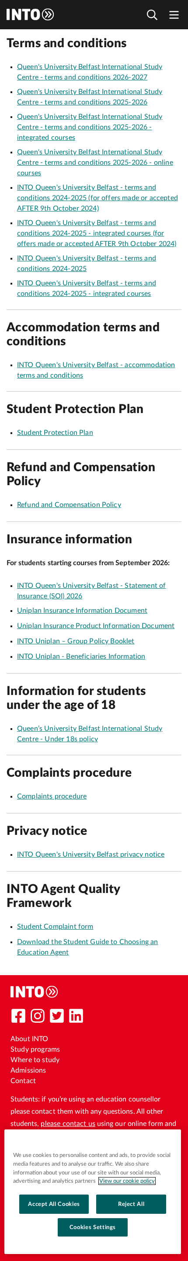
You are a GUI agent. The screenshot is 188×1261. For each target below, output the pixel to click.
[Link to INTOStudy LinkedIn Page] (76, 1016)
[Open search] (152, 14)
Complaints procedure (52, 796)
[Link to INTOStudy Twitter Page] (57, 1016)
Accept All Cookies (54, 1204)
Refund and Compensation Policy (69, 504)
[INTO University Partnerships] (34, 992)
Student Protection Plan (55, 432)
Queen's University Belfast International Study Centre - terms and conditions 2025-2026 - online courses (95, 163)
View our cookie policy (127, 1181)
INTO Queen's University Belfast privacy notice (90, 854)
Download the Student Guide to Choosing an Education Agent (87, 947)
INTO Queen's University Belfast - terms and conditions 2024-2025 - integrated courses (86, 288)
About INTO (29, 1038)
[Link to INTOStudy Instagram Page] (37, 1016)
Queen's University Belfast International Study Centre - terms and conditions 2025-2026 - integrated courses (89, 127)
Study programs (35, 1049)
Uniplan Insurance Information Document (82, 610)
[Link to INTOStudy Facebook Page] (18, 1016)
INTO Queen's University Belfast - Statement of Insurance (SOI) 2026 (91, 591)
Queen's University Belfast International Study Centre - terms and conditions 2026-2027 (89, 72)
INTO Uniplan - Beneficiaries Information (81, 656)
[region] (92, 1191)
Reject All (131, 1204)
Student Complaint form (55, 926)
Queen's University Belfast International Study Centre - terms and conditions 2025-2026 (89, 97)
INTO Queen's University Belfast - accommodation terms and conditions (96, 370)
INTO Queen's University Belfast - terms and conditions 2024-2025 (86, 263)
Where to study (34, 1059)
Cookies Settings (93, 1227)
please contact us (68, 1123)
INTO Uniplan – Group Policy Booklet (76, 641)
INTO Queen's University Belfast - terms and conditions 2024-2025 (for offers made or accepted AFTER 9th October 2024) (97, 198)
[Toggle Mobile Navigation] (174, 14)
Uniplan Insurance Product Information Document (95, 625)
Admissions (28, 1070)
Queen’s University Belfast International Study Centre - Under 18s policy (89, 734)
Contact (23, 1080)
